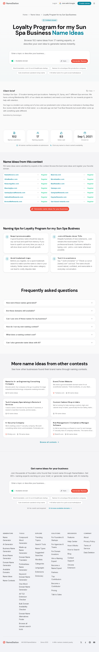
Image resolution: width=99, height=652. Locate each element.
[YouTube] (94, 642)
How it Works (73, 545)
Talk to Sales (56, 594)
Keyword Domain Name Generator (24, 577)
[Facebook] (85, 642)
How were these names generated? (21, 303)
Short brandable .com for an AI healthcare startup (30, 68)
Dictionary (39, 576)
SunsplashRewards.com (59, 193)
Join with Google (68, 3)
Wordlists (38, 559)
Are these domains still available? (20, 311)
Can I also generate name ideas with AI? (23, 343)
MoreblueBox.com (57, 179)
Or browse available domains (59, 508)
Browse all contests (48, 442)
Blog (69, 554)
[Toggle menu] (94, 3)
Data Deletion (89, 552)
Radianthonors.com (11, 175)
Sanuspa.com (56, 188)
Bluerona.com (56, 175)
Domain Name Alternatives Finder (24, 616)
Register (44, 175)
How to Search (73, 550)
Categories (39, 564)
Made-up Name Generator (23, 550)
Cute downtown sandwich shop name (31, 73)
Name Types (40, 548)
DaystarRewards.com (58, 197)
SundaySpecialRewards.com (14, 193)
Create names (84, 3)
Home (25, 15)
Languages (39, 568)
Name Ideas (35, 15)
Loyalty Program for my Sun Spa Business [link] (59, 15)
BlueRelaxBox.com (57, 184)
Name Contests (9, 580)
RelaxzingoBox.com (11, 184)
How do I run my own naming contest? (22, 327)
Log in (55, 3)
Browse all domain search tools (25, 626)
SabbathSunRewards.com (13, 197)
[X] (81, 642)
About (86, 537)
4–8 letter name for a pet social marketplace (65, 73)
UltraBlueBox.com (10, 179)
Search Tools (40, 544)
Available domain (22, 61)
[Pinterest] (90, 642)
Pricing (54, 590)
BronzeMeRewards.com (13, 201)
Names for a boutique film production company (69, 68)
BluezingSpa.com (10, 188)
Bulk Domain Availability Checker (24, 606)
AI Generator (8, 544)
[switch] (12, 61)
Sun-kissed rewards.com (60, 201)
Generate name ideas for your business (51, 209)
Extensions (39, 572)
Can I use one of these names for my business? (26, 319)
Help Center (72, 541)
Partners (54, 572)
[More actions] (38, 174)
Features (71, 537)
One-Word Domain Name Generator (24, 587)
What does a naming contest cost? (21, 335)
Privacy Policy (89, 541)
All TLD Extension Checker (23, 597)
